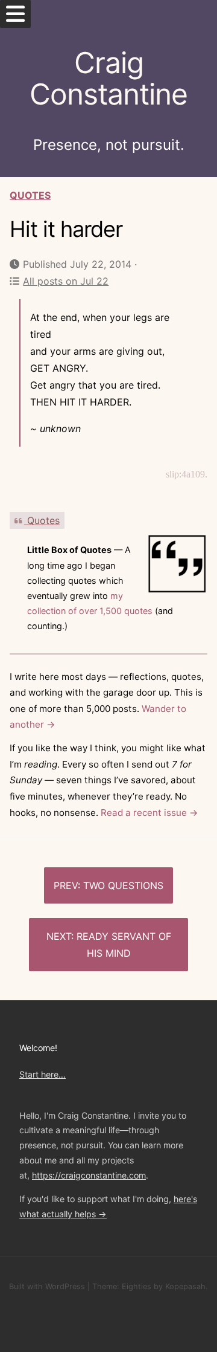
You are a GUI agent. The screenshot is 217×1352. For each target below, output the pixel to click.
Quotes (30, 195)
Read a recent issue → (149, 812)
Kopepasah (185, 1286)
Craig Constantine (108, 78)
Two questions (123, 885)
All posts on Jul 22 (65, 281)
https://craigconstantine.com (89, 1175)
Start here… (42, 1074)
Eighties (136, 1286)
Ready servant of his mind (124, 944)
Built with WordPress (47, 1286)
